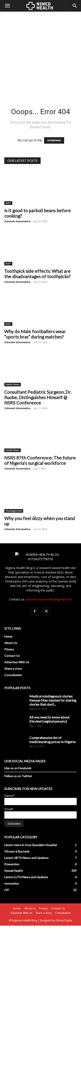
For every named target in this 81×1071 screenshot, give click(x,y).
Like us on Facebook (17, 768)
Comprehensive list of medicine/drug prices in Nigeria (52, 740)
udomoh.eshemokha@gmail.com (49, 599)
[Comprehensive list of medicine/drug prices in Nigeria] (15, 743)
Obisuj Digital (64, 920)
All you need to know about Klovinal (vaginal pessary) (49, 719)
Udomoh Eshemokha (17, 221)
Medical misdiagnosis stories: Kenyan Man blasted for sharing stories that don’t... (52, 700)
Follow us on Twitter (18, 776)
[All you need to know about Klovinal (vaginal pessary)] (15, 722)
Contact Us (12, 655)
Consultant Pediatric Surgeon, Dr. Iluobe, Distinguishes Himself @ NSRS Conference (38, 397)
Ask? (8, 202)
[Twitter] (46, 611)
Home (8, 636)
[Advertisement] (40, 54)
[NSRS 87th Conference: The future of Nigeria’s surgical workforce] (40, 434)
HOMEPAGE (54, 140)
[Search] (75, 6)
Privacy (9, 649)
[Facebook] (34, 611)
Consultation (13, 675)
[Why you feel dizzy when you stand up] (40, 494)
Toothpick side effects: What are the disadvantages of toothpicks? (37, 273)
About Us (10, 643)
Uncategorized (14, 510)
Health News (12, 384)
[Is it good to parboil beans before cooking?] (40, 187)
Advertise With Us (16, 662)
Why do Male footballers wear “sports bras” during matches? (35, 334)
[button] (7, 6)
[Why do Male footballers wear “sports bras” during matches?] (40, 308)
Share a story (13, 668)
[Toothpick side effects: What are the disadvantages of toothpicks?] (40, 247)
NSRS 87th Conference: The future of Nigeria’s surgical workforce (40, 460)
